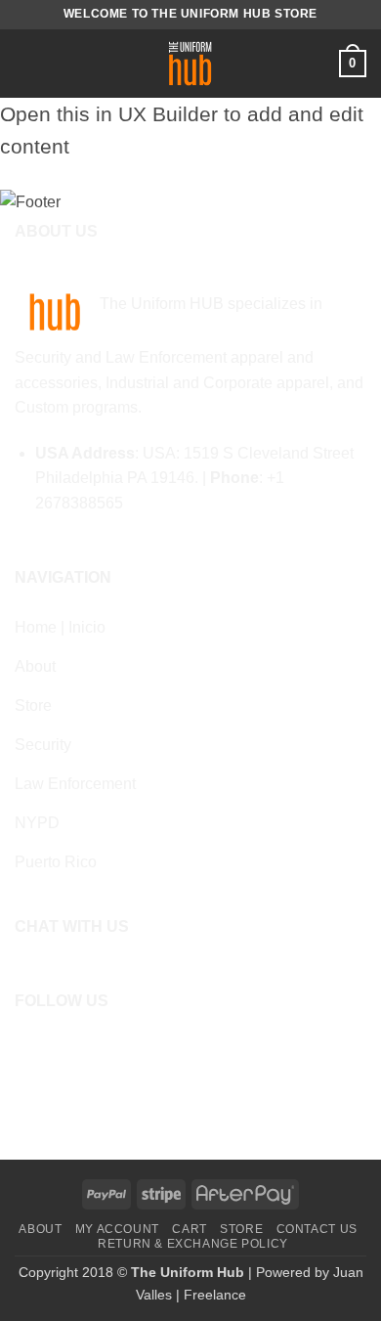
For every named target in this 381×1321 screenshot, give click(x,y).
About (40, 1229)
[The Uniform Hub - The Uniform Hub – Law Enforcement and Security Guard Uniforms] (191, 63)
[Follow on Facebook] (29, 1047)
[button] (26, 63)
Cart (189, 1229)
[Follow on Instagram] (58, 1047)
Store (241, 1229)
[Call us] (87, 1047)
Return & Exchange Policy (193, 1244)
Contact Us (317, 1229)
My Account (117, 1229)
